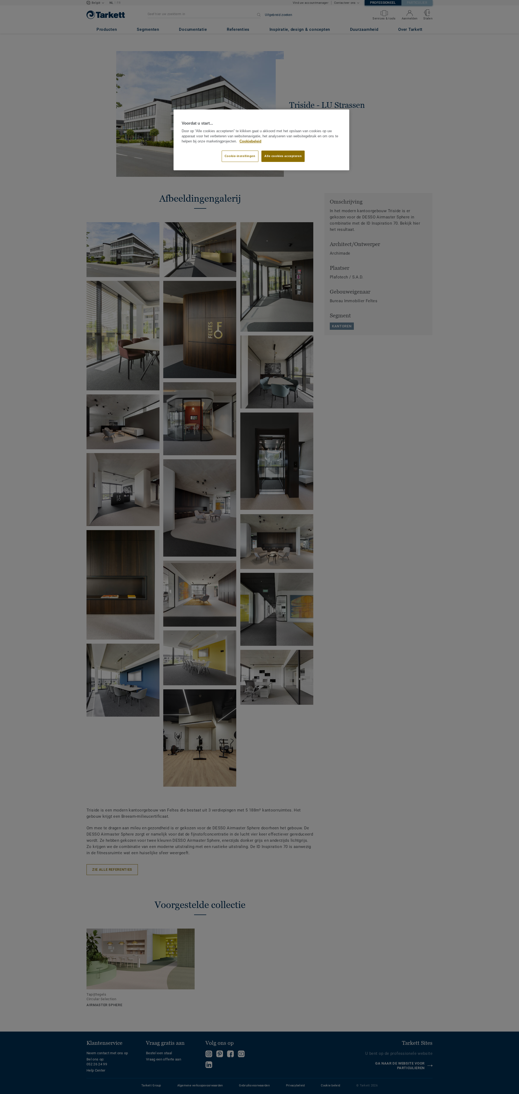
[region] (261, 140)
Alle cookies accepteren (283, 156)
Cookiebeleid (250, 141)
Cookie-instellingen (240, 156)
